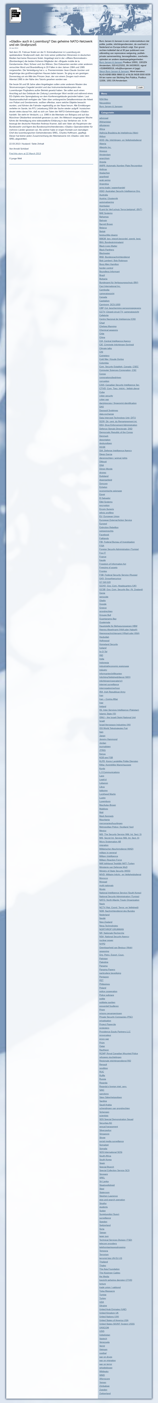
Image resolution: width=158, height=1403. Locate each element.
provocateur (105, 1035)
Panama (103, 966)
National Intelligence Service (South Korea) (120, 892)
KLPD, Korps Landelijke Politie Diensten (118, 761)
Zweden (103, 1389)
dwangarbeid (105, 480)
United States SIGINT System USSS (117, 1324)
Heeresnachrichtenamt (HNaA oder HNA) (119, 633)
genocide (103, 596)
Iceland (102, 648)
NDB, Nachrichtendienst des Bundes (117, 911)
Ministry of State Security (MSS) (114, 871)
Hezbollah (104, 637)
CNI (101, 352)
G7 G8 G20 (105, 582)
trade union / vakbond (110, 1287)
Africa (102, 129)
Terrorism (104, 1254)
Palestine (103, 962)
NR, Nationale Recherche (111, 933)
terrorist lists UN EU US (110, 1258)
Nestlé (102, 918)
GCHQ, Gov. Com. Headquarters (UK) (118, 585)
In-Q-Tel (103, 651)
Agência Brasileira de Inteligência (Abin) (118, 132)
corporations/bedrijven (110, 377)
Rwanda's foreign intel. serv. (113, 1086)
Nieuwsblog (105, 103)
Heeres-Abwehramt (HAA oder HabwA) (118, 629)
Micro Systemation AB (110, 841)
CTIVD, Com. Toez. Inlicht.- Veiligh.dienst (119, 388)
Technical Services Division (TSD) (115, 1240)
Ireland (102, 706)
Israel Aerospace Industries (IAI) (115, 724)
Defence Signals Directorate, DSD (115, 428)
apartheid (104, 176)
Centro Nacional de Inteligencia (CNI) (117, 319)
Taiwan (102, 1232)
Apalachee (104, 173)
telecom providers (108, 1243)
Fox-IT (102, 553)
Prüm (102, 1042)
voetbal (102, 1353)
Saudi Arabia (105, 1104)
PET (101, 980)
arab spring (104, 180)
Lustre (102, 798)
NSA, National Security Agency (114, 936)
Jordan (102, 743)
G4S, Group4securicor (110, 578)
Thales (102, 1265)
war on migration (107, 1360)
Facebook (104, 534)
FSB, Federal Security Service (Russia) (118, 575)
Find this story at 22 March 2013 (25, 153)
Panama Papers (107, 969)
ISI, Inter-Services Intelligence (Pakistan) (119, 710)
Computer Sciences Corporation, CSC (117, 370)
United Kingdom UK (108, 1313)
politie (102, 998)
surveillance (105, 1218)
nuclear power (106, 940)
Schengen (104, 1112)
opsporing (104, 951)
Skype (102, 1137)
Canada (103, 297)
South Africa (105, 1156)
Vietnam (103, 1349)
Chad (102, 323)
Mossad (103, 881)
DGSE (102, 447)
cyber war (104, 399)
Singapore (104, 1134)
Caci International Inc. (110, 286)
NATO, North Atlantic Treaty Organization (119, 900)
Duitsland (103, 476)
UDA (101, 1302)
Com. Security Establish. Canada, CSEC (119, 366)
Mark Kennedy (106, 816)
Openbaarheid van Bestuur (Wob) (115, 947)
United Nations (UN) (109, 1316)
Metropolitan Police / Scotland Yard (116, 827)
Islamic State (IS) (107, 713)
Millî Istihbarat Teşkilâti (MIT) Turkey (117, 863)
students (103, 1207)
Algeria (102, 143)
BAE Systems (105, 213)
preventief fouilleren (109, 1006)
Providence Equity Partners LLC (115, 1031)
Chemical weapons (108, 330)
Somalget (104, 1145)
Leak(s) (103, 779)
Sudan (102, 1210)
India (101, 659)
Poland (102, 988)
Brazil (102, 275)
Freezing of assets (108, 567)
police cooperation (108, 991)
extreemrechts (106, 531)
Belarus (103, 227)
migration (103, 845)
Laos (101, 776)
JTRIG (102, 750)
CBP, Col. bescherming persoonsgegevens (120, 308)
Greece (103, 607)
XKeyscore (104, 1378)
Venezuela (104, 1342)
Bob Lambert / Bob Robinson (113, 260)
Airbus (102, 136)
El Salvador (104, 498)
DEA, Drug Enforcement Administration (118, 425)
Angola (102, 162)
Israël (102, 721)
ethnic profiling (106, 512)
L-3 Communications (109, 772)
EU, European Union (109, 516)
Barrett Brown (106, 224)
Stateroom (104, 1192)
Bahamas (104, 216)
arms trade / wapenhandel (112, 187)
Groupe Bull (105, 615)
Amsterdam (105, 154)
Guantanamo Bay (107, 618)
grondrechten (105, 611)
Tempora (103, 1251)
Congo (102, 374)
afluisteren (104, 125)
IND (101, 655)
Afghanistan (105, 121)
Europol (103, 523)
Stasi (101, 1188)
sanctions (104, 1093)
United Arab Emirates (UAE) (113, 1309)
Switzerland (105, 1225)
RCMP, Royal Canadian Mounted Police (118, 1053)
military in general (108, 852)
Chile (101, 333)
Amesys (103, 151)
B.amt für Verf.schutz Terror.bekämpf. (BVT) (120, 209)
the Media (104, 1276)
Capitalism (104, 301)
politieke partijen (107, 1002)
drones (102, 472)
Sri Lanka (104, 1181)
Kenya (102, 754)
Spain (102, 1163)
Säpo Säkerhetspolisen (110, 1097)
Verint (102, 1346)
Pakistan (103, 958)
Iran (101, 695)
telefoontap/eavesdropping (112, 1247)
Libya (102, 787)
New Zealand (105, 922)
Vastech (103, 1338)
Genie (102, 593)
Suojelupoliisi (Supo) (109, 1214)
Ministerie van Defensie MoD (113, 867)
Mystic (102, 889)
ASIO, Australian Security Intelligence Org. (119, 191)
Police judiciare (106, 995)
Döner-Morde (105, 469)
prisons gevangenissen (110, 1013)
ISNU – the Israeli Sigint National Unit (117, 717)
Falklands (104, 538)
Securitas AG (105, 1123)
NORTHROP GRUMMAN (111, 929)
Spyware (103, 1174)
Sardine (103, 1101)
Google (102, 604)
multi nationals (106, 885)
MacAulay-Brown (107, 805)
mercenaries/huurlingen (111, 823)
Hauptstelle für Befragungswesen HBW (118, 626)
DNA (101, 465)
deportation (104, 439)
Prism (102, 1009)
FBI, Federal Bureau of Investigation (117, 542)
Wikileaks (103, 1371)
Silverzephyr (105, 1130)
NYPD (102, 944)
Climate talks (105, 348)
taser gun (104, 1236)
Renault (103, 1064)
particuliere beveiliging (110, 973)
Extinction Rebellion (108, 527)
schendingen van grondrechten (114, 1108)
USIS (101, 1331)
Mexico (102, 830)
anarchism (104, 158)
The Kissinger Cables (109, 1273)
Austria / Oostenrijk (108, 198)
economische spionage (110, 491)
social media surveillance (111, 1141)
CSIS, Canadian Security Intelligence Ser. (119, 385)
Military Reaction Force (110, 860)
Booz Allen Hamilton (109, 264)
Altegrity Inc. (105, 147)
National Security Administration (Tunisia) (119, 896)
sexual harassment (108, 1126)
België (102, 231)
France (102, 556)
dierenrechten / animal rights (113, 458)
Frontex (103, 571)
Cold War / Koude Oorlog (111, 359)
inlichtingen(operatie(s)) (111, 681)
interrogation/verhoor (109, 688)
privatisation (105, 1020)
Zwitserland (105, 1393)
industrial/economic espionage (114, 666)
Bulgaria (103, 279)
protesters (104, 1028)
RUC (101, 1071)
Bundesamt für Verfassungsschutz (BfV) (118, 282)
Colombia (104, 363)
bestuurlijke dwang (108, 235)
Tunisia (102, 1294)
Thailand (103, 1262)
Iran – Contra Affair (108, 699)
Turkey (102, 1298)
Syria (101, 1229)
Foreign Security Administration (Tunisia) (119, 549)
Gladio (102, 600)
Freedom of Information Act (112, 564)
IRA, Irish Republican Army (112, 692)
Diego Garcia (105, 454)
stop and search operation (112, 1199)
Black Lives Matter (108, 246)
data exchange (106, 414)
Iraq (101, 702)
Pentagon (104, 977)
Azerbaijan (104, 206)
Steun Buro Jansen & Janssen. (114, 71)
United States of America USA (113, 1320)
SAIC (101, 1090)
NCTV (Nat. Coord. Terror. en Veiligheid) (119, 907)
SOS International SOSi (110, 1152)
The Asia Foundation (109, 1269)
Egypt (102, 494)
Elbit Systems (105, 502)
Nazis (102, 903)
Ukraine (103, 1305)
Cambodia (104, 290)
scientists (103, 1115)
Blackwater (104, 253)
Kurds (102, 768)
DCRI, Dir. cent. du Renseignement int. (118, 421)
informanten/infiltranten (110, 673)
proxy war (104, 1039)
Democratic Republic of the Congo (116, 432)
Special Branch (106, 1167)
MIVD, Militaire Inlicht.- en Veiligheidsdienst (120, 874)
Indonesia (104, 662)
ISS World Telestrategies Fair (113, 728)
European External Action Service (115, 520)
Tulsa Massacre (107, 1291)
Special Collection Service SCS (114, 1170)
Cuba (102, 392)
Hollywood (104, 640)
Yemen (102, 1382)
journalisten (105, 746)
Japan (102, 735)
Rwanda (103, 1082)
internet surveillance (109, 684)
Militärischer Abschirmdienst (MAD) (116, 849)
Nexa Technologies (108, 925)
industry (103, 670)
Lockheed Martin (107, 794)
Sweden (103, 1221)
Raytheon (104, 1050)
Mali (101, 812)
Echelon (103, 487)
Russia (102, 1079)
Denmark (103, 436)
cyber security (106, 395)
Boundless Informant (109, 271)
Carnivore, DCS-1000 (109, 304)
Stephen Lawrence (108, 1196)
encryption (104, 505)
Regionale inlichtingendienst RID (115, 1060)
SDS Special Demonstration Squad (116, 1119)
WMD (102, 1375)
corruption (104, 381)
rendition (103, 1068)
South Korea (105, 1159)
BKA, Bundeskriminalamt (111, 242)
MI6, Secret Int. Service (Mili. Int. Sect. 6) (119, 838)
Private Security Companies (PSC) (116, 1017)
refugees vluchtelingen (110, 1057)
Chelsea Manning (107, 326)
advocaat (103, 118)
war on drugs (105, 1357)
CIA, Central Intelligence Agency (115, 341)
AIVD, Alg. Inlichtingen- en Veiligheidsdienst (120, 140)
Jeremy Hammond (108, 739)
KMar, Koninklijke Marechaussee (115, 765)
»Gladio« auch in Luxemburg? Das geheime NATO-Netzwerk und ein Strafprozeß (50, 43)
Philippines (104, 984)
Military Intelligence (108, 856)
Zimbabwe (104, 1386)
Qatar (102, 1046)
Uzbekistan (104, 1335)
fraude (102, 560)
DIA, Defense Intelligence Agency (115, 450)
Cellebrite (104, 315)
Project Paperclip (107, 1024)
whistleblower (105, 1367)
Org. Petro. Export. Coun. (111, 955)
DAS (101, 406)
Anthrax (103, 169)
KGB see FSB (106, 757)
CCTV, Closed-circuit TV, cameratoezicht (119, 312)
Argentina (104, 184)
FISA (101, 545)
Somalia (103, 1148)
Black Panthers (106, 249)
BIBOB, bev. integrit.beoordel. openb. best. (120, 238)
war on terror (105, 1364)
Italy (101, 732)
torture (102, 1284)
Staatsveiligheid (107, 1185)
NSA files (103, 99)
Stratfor (103, 1203)
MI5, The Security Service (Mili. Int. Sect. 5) (120, 834)
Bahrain (103, 220)
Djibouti (103, 461)
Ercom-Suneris (106, 509)
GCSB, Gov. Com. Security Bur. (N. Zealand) (121, 589)
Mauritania (104, 819)
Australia (103, 195)
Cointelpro (104, 355)
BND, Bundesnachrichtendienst (114, 257)
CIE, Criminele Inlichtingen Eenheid (116, 344)
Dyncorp (103, 483)
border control (106, 268)
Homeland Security (108, 644)
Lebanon (103, 783)
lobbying (103, 790)
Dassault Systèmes (108, 410)
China (102, 337)
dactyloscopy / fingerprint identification (118, 403)
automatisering (106, 202)
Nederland (104, 914)
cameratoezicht (106, 293)
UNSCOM (104, 1327)
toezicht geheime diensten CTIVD (115, 1280)
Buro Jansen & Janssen (111, 62)
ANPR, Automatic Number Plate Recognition (120, 165)
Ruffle (102, 1075)
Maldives (103, 809)
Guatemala (104, 622)
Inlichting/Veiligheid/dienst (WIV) (115, 677)
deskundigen (105, 443)
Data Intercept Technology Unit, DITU (117, 417)
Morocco (103, 878)
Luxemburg (104, 801)
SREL (102, 1177)
